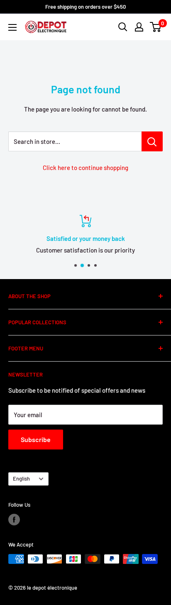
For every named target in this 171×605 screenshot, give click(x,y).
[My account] (139, 27)
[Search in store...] (152, 141)
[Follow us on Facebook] (14, 519)
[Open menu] (12, 27)
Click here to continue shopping (85, 167)
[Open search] (122, 27)
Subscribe (36, 439)
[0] (156, 27)
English (21, 478)
